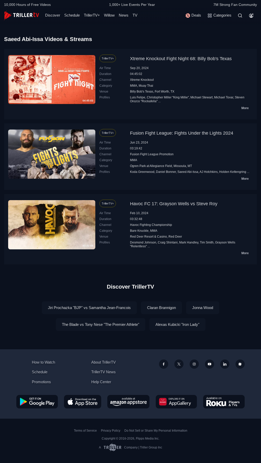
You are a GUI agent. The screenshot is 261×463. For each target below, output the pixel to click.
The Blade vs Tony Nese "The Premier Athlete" (100, 324)
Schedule (72, 15)
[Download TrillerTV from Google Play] (37, 401)
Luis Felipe (137, 97)
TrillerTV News (103, 372)
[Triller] (240, 364)
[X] (179, 364)
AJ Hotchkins (209, 172)
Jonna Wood (202, 307)
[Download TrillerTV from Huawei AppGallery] (176, 401)
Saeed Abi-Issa (187, 172)
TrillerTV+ (92, 15)
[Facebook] (163, 364)
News (123, 15)
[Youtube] (209, 364)
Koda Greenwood (142, 172)
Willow (109, 15)
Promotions (41, 382)
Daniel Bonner (166, 172)
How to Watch (43, 362)
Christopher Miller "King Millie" (168, 97)
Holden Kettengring (232, 172)
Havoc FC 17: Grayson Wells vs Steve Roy (173, 203)
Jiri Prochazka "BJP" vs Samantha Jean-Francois (89, 307)
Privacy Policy (110, 430)
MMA (133, 85)
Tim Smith (207, 242)
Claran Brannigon (161, 307)
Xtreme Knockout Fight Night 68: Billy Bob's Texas (181, 58)
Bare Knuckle (139, 231)
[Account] (251, 15)
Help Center (101, 382)
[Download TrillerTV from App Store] (82, 401)
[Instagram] (194, 364)
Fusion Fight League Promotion (152, 154)
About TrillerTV (103, 362)
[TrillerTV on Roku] (224, 401)
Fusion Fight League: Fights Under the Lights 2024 (181, 133)
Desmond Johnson (143, 242)
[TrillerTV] (21, 15)
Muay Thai (146, 85)
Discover (52, 15)
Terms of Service (85, 430)
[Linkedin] (224, 364)
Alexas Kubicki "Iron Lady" (177, 324)
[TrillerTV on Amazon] (128, 401)
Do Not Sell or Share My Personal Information (155, 430)
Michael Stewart (201, 97)
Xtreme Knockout (142, 80)
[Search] (240, 15)
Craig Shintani (168, 242)
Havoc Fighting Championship (151, 225)
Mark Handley (188, 242)
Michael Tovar (223, 97)
